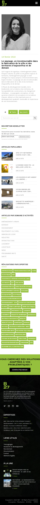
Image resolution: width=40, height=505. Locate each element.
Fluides (4, 306)
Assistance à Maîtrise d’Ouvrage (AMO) (16, 278)
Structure (22, 338)
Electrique (17, 294)
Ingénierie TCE (17, 310)
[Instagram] (13, 406)
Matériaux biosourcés (10, 318)
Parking (27, 322)
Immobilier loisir (8, 234)
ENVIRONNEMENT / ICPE (10, 423)
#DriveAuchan (7, 270)
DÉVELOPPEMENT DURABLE (22, 421)
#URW (34, 270)
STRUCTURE (17, 428)
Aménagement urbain (10, 222)
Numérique (18, 322)
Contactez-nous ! (20, 370)
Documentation (9, 451)
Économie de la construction (12, 346)
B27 (12, 282)
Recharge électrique (24, 330)
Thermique (32, 338)
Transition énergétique (10, 342)
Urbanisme (24, 342)
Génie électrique (28, 306)
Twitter (13, 112)
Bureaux (5, 225)
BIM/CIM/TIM (10, 421)
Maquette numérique (19, 314)
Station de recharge (9, 338)
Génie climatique (15, 306)
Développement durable (11, 290)
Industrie (5, 237)
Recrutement (8, 449)
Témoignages (8, 444)
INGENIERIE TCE (27, 423)
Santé (4, 256)
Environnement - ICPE (9, 302)
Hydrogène (6, 310)
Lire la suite (20, 158)
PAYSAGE (6, 426)
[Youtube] (17, 406)
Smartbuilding (20, 334)
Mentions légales (9, 456)
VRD (31, 342)
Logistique (6, 247)
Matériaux (32, 314)
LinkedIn (25, 112)
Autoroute (6, 282)
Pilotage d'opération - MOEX (19, 326)
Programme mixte (9, 253)
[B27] (4, 3)
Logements (6, 314)
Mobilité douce (7, 322)
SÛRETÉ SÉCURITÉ (25, 428)
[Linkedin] (9, 406)
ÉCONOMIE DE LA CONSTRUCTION (23, 430)
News (4, 250)
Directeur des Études (23, 286)
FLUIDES (19, 423)
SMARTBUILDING (8, 428)
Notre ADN (8, 401)
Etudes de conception (27, 302)
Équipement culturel (10, 231)
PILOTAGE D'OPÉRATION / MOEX (18, 426)
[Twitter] (5, 406)
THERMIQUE (7, 430)
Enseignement (7, 228)
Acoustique (6, 274)
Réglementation (7, 334)
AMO (13, 274)
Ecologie (24, 290)
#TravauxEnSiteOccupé (22, 270)
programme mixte (8, 330)
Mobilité (23, 318)
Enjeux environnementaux (11, 298)
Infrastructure (8, 241)
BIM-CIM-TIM (19, 282)
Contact (6, 453)
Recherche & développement (13, 447)
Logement (6, 244)
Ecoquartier (6, 294)
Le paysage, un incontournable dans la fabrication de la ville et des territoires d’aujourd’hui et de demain (20, 64)
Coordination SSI (8, 286)
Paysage (5, 326)
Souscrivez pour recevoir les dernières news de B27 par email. (18, 133)
